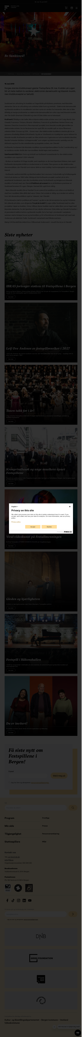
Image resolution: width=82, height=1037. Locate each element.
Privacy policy (16, 522)
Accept (32, 527)
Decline (49, 527)
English (14, 506)
